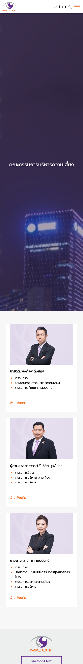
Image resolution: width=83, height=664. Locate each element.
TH (64, 6)
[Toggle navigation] (76, 6)
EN (56, 6)
